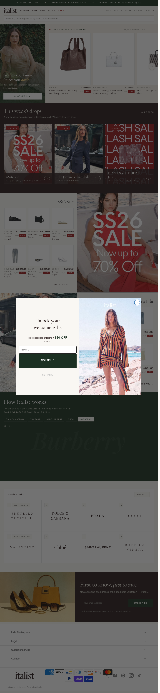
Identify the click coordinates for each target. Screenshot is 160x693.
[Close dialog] (137, 302)
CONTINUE (47, 360)
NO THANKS (47, 375)
